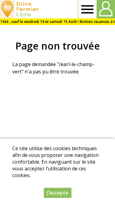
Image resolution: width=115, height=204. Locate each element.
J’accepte (57, 192)
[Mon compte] (106, 9)
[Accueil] (20, 9)
